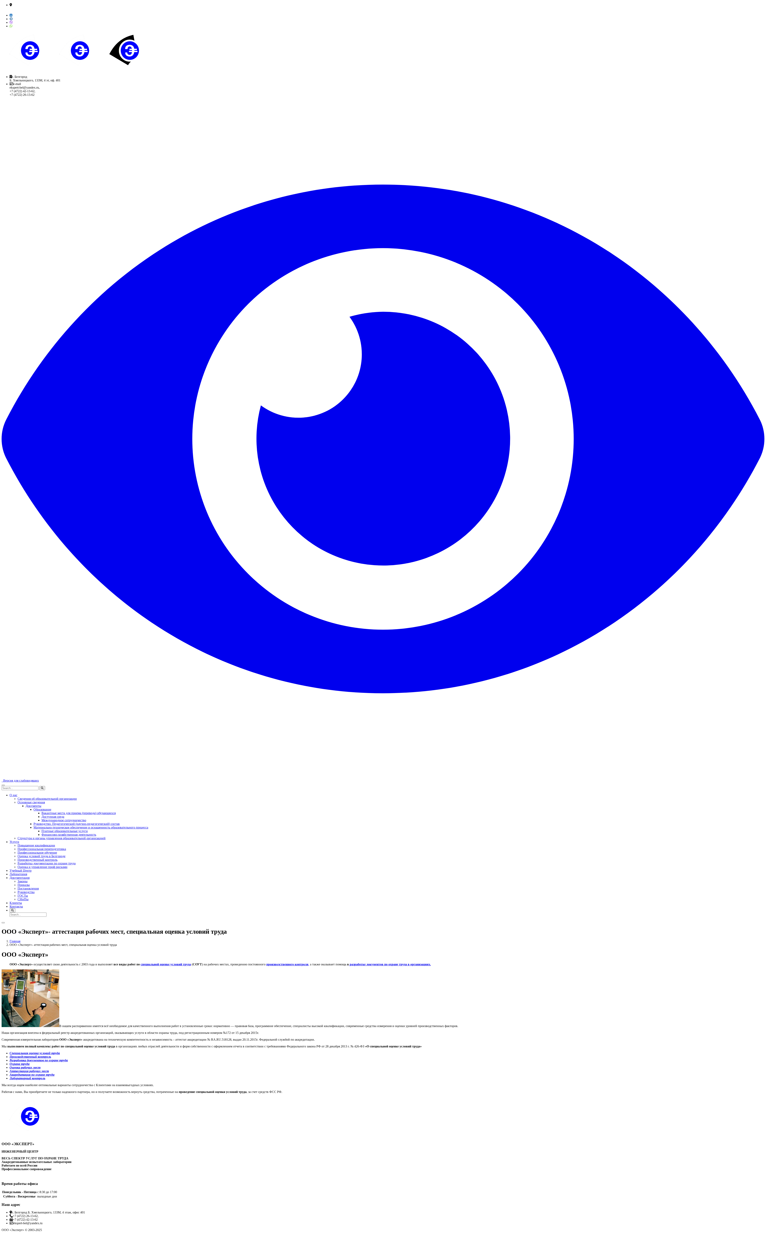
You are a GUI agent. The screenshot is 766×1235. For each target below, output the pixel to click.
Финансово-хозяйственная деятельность (68, 834)
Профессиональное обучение (37, 852)
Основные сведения (31, 802)
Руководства (26, 892)
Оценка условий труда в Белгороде (41, 856)
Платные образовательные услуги (64, 831)
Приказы (24, 885)
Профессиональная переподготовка (42, 849)
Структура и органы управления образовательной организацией (62, 838)
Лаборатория (18, 874)
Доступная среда (52, 816)
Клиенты (16, 903)
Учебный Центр (21, 870)
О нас (13, 795)
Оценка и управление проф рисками (42, 867)
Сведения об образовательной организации (47, 798)
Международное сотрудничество (63, 820)
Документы (33, 806)
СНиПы (23, 899)
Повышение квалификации (36, 845)
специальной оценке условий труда (166, 964)
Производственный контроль (37, 859)
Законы (23, 881)
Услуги (14, 841)
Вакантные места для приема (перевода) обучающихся (78, 813)
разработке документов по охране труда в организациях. (390, 964)
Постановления (28, 888)
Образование (42, 809)
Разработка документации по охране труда (47, 863)
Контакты (16, 906)
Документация (20, 877)
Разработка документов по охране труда (39, 1060)
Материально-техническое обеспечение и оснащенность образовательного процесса (91, 827)
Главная (15, 941)
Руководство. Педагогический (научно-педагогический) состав (77, 824)
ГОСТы (23, 895)
